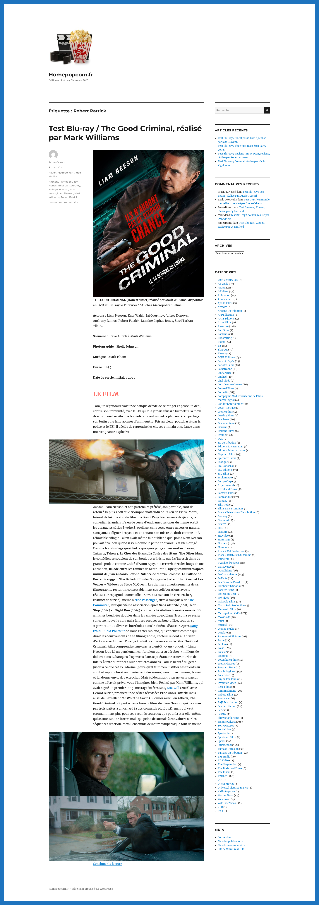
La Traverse (224, 566)
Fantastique (225, 497)
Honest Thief (56, 185)
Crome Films (225, 411)
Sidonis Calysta (227, 721)
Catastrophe (225, 369)
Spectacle (223, 733)
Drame (222, 435)
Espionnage (225, 477)
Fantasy (222, 500)
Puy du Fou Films (228, 679)
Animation (224, 295)
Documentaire (226, 423)
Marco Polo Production (231, 605)
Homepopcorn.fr (71, 74)
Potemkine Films (228, 659)
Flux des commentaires (231, 845)
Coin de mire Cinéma (230, 384)
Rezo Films (224, 686)
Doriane (222, 427)
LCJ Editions (225, 570)
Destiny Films (226, 415)
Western (223, 799)
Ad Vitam (223, 291)
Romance (223, 698)
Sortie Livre (224, 729)
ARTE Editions (226, 318)
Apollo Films (225, 303)
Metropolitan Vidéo (69, 172)
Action (52, 172)
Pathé (221, 640)
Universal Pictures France (233, 787)
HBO (220, 528)
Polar (221, 648)
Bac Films (223, 330)
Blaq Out (223, 349)
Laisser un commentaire (63, 202)
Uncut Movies (226, 783)
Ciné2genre (224, 373)
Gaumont (223, 520)
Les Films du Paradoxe (231, 582)
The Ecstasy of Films (230, 768)
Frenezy (222, 516)
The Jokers (224, 772)
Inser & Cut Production (231, 551)
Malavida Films (227, 601)
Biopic (221, 342)
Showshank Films (228, 717)
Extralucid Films (227, 489)
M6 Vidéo (223, 597)
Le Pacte (222, 578)
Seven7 (222, 714)
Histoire (222, 531)
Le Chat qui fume (227, 574)
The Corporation (227, 764)
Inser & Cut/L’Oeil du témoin (234, 555)
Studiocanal (225, 745)
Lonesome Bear (227, 593)
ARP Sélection (226, 314)
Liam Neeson (65, 193)
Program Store (226, 667)
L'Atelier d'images (228, 562)
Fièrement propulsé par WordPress (92, 888)
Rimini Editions (227, 690)
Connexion (224, 837)
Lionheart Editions (229, 586)
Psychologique (226, 671)
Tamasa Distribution (230, 752)
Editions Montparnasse (231, 450)
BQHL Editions (226, 357)
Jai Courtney (72, 185)
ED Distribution (227, 442)
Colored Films (226, 388)
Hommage (224, 539)
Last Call (173, 688)
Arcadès (222, 307)
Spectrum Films (227, 737)
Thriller (53, 176)
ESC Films (223, 473)
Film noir (223, 504)
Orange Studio (226, 628)
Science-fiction (227, 706)
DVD (220, 438)
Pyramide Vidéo (227, 683)
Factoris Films (226, 493)
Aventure (223, 326)
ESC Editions (225, 469)
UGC (220, 780)
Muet (221, 621)
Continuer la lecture (107, 863)
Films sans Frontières (230, 508)
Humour (223, 547)
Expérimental (226, 485)
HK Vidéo (223, 535)
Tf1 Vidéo (223, 760)
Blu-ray (73, 181)
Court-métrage (227, 407)
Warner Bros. (225, 795)
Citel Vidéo (224, 380)
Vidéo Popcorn (226, 791)
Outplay (222, 632)
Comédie (223, 392)
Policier (222, 652)
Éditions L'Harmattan (230, 446)
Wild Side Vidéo (227, 803)
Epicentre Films (227, 458)
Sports (222, 741)
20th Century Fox (228, 279)
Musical (222, 624)
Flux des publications (230, 841)
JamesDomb (56, 162)
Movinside (224, 617)
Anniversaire (225, 299)
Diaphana (223, 419)
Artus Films (224, 322)
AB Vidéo (223, 283)
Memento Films (227, 609)
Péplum (222, 644)
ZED (220, 807)
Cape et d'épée (226, 361)
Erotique (223, 462)
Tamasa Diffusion (228, 749)
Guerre (222, 524)
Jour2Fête (223, 559)
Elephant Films (227, 454)
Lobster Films (226, 590)
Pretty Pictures (226, 663)
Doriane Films (226, 431)
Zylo (220, 811)
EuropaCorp (225, 481)
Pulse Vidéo (224, 675)
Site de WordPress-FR (231, 849)
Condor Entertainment (231, 404)
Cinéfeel (222, 376)
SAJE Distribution (228, 702)
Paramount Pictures (229, 636)
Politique (223, 655)
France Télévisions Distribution (236, 512)
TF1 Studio (224, 756)
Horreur (222, 543)
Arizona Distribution (230, 310)
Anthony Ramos (58, 181)
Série (221, 710)
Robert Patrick (69, 197)
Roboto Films (226, 694)
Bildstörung (225, 338)
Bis (220, 345)
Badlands (223, 334)
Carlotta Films (226, 365)
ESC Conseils (225, 466)
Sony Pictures (226, 725)
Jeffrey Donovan (58, 189)
